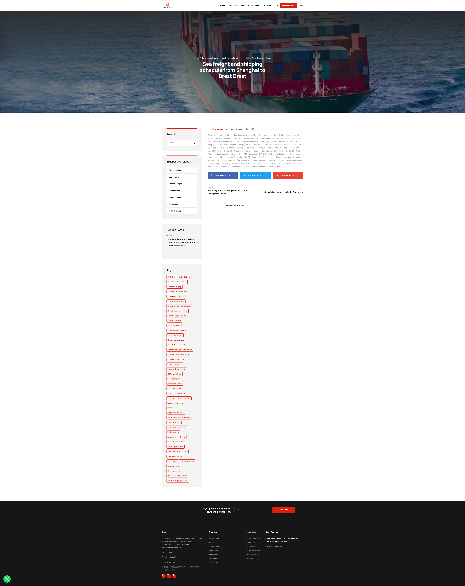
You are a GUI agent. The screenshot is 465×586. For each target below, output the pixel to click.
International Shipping (175, 456)
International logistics (210, 58)
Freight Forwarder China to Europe (179, 418)
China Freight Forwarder (176, 301)
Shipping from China (174, 471)
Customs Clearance (175, 364)
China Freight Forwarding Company (179, 306)
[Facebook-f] (164, 576)
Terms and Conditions (170, 557)
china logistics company (176, 325)
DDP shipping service (175, 379)
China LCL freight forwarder (177, 316)
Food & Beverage (252, 554)
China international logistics (177, 311)
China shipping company (176, 340)
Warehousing (175, 170)
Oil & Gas (249, 558)
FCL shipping (253, 5)
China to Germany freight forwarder (180, 350)
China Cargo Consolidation (177, 282)
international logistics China (177, 451)
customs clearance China (177, 369)
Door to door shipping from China (179, 398)
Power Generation (253, 550)
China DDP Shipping (174, 287)
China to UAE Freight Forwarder (178, 354)
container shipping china (176, 359)
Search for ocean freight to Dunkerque (283, 192)
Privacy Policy (167, 552)
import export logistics (175, 447)
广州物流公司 (174, 567)
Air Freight (174, 177)
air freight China (184, 277)
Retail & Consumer (253, 538)
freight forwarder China (175, 413)
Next (301, 189)
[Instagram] (169, 576)
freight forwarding (174, 422)
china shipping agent (175, 335)
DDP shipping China (174, 374)
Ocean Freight (175, 184)
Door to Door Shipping (175, 388)
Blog (242, 5)
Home (222, 5)
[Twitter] (174, 576)
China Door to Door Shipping (177, 291)
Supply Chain (175, 197)
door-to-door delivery (175, 384)
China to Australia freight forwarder (180, 345)
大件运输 (165, 567)
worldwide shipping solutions (177, 481)
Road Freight (174, 190)
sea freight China (174, 466)
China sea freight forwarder (177, 330)
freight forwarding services (177, 427)
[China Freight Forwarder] (168, 5)
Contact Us (267, 5)
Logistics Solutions (187, 461)
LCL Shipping (172, 461)
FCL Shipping (172, 408)
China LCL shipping (174, 321)
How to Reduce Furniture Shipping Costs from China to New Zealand (181, 242)
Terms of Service (168, 562)
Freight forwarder (235, 129)
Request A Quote (288, 5)
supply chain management (177, 476)
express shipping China (176, 403)
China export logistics (175, 296)
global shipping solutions (176, 442)
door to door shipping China (177, 393)
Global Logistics (173, 432)
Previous (211, 187)
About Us (233, 5)
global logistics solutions (176, 437)
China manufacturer (187, 567)
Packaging (173, 204)
